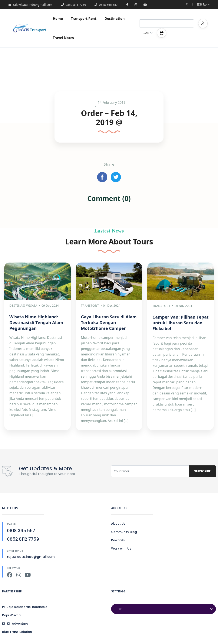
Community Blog (124, 532)
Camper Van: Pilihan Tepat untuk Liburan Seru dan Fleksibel (180, 322)
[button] (161, 33)
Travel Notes (63, 37)
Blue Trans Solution (17, 632)
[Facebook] (9, 574)
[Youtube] (27, 574)
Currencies (120, 600)
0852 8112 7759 (23, 539)
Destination (115, 18)
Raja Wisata (11, 615)
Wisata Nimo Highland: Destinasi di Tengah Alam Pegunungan (36, 322)
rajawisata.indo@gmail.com (33, 5)
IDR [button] (146, 33)
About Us (118, 523)
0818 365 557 (108, 5)
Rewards (118, 540)
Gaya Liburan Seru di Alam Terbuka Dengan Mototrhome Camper (109, 322)
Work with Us (121, 548)
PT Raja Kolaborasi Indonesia (24, 607)
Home (58, 18)
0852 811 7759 (76, 5)
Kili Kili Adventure (15, 623)
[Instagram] (18, 574)
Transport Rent (83, 18)
